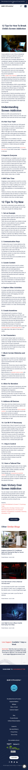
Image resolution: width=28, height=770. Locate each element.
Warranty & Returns (14, 729)
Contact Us (14, 726)
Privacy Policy (14, 731)
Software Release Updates (14, 720)
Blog (14, 715)
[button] (24, 766)
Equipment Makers (14, 701)
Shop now (14, 757)
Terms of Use (14, 734)
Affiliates (14, 704)
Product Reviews (14, 718)
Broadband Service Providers (14, 698)
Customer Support (14, 709)
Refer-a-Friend (14, 707)
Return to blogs (14, 519)
